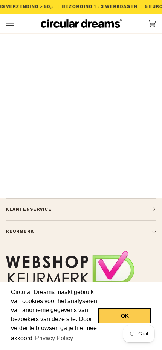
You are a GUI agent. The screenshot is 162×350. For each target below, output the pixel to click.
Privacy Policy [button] (54, 338)
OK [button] (125, 316)
